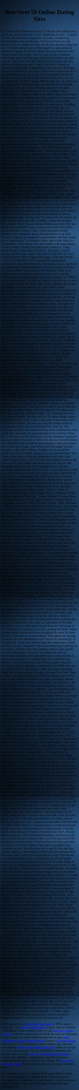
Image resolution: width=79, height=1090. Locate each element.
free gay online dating (32, 1027)
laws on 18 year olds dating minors (49, 1053)
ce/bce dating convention (38, 1024)
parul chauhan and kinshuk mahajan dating (35, 1039)
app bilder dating (66, 1040)
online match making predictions (36, 1047)
